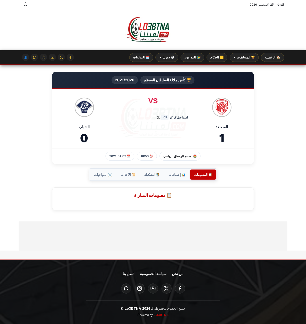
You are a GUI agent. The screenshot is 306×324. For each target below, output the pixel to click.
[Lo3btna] (153, 30)
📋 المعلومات (203, 174)
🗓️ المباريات (141, 57)
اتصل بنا (128, 274)
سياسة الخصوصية (153, 274)
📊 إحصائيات (177, 174)
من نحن (177, 274)
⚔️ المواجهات (103, 174)
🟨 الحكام (217, 57)
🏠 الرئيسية (272, 57)
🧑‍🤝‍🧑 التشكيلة (152, 174)
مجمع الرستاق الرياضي (177, 156)
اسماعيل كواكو (179, 117)
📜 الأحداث (128, 174)
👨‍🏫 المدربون (192, 57)
